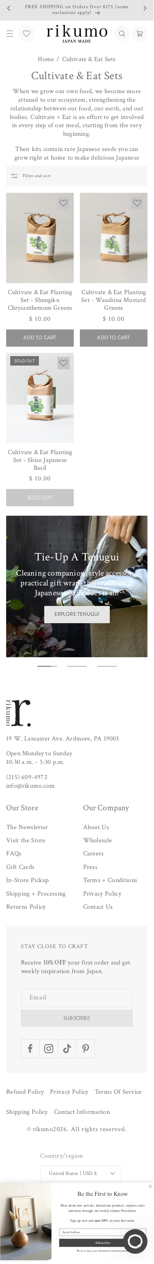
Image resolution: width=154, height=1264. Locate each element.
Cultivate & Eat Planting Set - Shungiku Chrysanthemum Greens (40, 300)
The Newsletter (27, 827)
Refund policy (25, 1092)
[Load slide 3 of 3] (107, 666)
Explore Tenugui (77, 614)
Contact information (82, 1112)
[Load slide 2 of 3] (77, 666)
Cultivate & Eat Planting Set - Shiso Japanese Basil (40, 460)
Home (46, 59)
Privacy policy (69, 1092)
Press (90, 867)
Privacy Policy (102, 893)
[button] (122, 33)
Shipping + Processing (36, 893)
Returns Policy (25, 907)
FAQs (13, 853)
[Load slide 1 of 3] (47, 666)
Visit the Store (26, 840)
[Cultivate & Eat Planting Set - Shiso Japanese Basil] (40, 398)
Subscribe (76, 1018)
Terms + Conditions (110, 880)
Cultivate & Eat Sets (89, 59)
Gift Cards (20, 867)
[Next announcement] (145, 8)
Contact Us (98, 907)
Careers (93, 853)
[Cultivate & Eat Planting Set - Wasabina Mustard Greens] (113, 238)
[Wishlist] (26, 33)
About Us (96, 827)
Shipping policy (27, 1112)
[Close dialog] (150, 1186)
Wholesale (97, 840)
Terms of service (118, 1092)
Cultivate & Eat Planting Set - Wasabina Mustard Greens (113, 300)
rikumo (43, 1129)
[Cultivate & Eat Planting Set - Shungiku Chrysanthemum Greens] (40, 238)
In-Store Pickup (27, 880)
